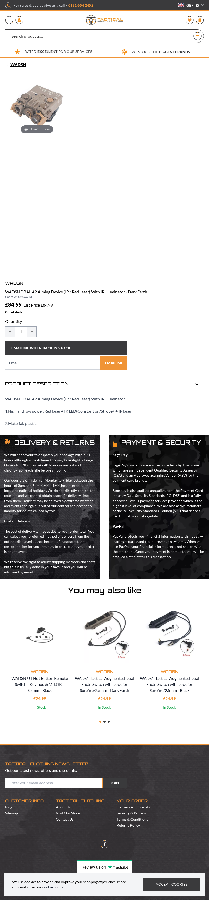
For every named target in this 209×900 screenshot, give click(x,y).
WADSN (18, 64)
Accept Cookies (171, 884)
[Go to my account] (19, 20)
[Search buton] (197, 36)
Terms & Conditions (132, 819)
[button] (100, 722)
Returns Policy (128, 825)
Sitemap (11, 813)
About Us (63, 807)
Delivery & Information (135, 807)
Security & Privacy (131, 813)
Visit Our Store (68, 813)
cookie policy (52, 887)
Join (115, 783)
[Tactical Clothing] (104, 20)
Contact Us (64, 819)
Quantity (13, 321)
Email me (114, 363)
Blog (8, 807)
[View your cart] (200, 20)
